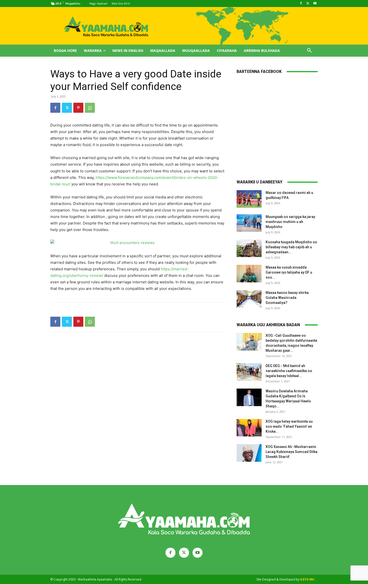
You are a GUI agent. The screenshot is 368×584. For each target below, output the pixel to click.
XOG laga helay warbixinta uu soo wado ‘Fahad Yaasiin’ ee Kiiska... (289, 426)
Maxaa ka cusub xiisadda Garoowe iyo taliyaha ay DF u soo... (289, 272)
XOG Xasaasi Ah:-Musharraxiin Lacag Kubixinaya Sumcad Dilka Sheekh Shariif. (291, 452)
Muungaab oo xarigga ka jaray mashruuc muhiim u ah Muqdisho (290, 222)
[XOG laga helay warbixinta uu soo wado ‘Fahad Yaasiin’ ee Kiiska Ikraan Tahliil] (249, 427)
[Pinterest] (78, 108)
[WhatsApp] (90, 108)
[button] (309, 51)
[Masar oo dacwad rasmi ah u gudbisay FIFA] (249, 199)
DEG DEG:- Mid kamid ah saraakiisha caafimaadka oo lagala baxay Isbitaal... (289, 371)
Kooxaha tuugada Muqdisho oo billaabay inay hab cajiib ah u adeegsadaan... (291, 247)
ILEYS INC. (308, 579)
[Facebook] (301, 4)
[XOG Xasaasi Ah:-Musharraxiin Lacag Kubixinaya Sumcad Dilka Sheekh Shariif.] (249, 453)
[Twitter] (308, 4)
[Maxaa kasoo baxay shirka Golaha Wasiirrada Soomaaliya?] (249, 299)
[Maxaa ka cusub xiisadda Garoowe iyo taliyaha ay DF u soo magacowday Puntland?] (249, 273)
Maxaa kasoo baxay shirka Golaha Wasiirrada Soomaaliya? (287, 298)
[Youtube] (315, 4)
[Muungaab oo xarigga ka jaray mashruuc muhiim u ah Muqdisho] (249, 223)
